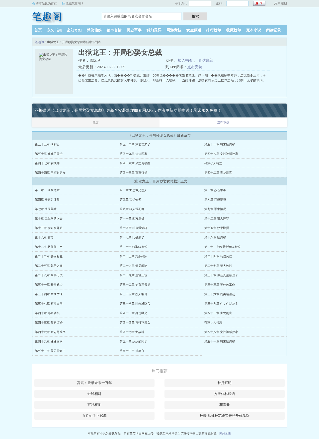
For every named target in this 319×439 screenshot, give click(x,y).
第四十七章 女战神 (47, 163)
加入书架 (185, 60)
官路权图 (94, 405)
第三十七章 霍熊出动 (49, 303)
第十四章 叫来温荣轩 (133, 228)
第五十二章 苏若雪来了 (135, 144)
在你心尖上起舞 (94, 416)
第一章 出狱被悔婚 (47, 190)
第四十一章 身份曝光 (133, 313)
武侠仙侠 (94, 30)
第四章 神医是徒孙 (47, 199)
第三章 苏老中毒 (215, 190)
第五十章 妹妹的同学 (49, 154)
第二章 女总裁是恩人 (133, 190)
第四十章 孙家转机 (47, 313)
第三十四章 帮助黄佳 (49, 294)
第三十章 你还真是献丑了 (221, 275)
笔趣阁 (47, 16)
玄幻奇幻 (74, 30)
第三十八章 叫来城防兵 (135, 303)
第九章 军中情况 (215, 209)
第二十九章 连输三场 (133, 275)
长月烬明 (225, 383)
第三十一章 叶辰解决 (49, 284)
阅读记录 (273, 30)
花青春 (224, 405)
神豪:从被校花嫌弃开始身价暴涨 (224, 416)
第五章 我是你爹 (130, 199)
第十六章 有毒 (44, 237)
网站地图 (225, 433)
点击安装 (194, 67)
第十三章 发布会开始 (49, 228)
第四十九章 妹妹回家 (133, 154)
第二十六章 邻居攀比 (133, 266)
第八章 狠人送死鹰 (132, 209)
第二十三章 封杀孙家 (133, 256)
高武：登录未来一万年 (94, 383)
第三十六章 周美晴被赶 (219, 294)
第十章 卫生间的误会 (49, 218)
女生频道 (193, 30)
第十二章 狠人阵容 (216, 218)
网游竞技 (173, 30)
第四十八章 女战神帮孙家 (221, 154)
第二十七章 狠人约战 (218, 266)
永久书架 (54, 30)
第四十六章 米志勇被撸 (135, 163)
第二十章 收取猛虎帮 (133, 247)
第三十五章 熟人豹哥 (133, 294)
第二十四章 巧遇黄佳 (218, 256)
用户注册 (280, 3)
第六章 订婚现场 (215, 199)
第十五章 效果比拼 (216, 228)
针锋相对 (94, 394)
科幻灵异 (154, 30)
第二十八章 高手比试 (49, 275)
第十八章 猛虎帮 (215, 237)
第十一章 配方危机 (132, 218)
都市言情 (114, 30)
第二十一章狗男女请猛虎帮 (222, 247)
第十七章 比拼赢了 (132, 237)
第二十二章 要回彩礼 (49, 256)
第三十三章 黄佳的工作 (219, 284)
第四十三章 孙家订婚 (133, 172)
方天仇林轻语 (224, 394)
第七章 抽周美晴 (46, 209)
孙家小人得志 (213, 163)
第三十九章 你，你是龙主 (221, 303)
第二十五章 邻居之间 (49, 266)
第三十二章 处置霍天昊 (135, 284)
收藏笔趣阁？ (75, 3)
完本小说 (253, 30)
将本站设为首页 (46, 3)
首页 (38, 30)
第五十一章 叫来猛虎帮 (219, 144)
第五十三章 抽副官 (47, 144)
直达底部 (205, 60)
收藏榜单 (233, 30)
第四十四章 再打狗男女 (50, 172)
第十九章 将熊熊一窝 (49, 247)
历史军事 (134, 30)
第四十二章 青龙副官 (218, 172)
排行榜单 (213, 30)
